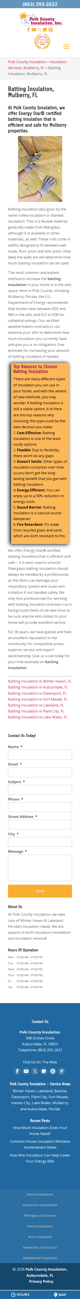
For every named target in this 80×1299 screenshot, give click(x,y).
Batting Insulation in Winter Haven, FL (40, 681)
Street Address (22, 816)
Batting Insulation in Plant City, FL (36, 711)
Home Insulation (40, 1226)
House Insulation (40, 1194)
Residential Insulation (40, 1258)
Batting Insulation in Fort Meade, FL (38, 699)
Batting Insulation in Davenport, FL (37, 693)
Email (15, 764)
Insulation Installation (40, 1205)
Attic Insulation (40, 1237)
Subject (16, 782)
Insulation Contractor (40, 1247)
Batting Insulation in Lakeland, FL (36, 705)
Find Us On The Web (40, 1062)
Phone (15, 799)
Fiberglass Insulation (40, 1215)
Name (15, 747)
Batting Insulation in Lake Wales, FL (38, 717)
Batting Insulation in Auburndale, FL (38, 687)
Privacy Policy (41, 1281)
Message (17, 851)
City (13, 834)
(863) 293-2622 (40, 4)
